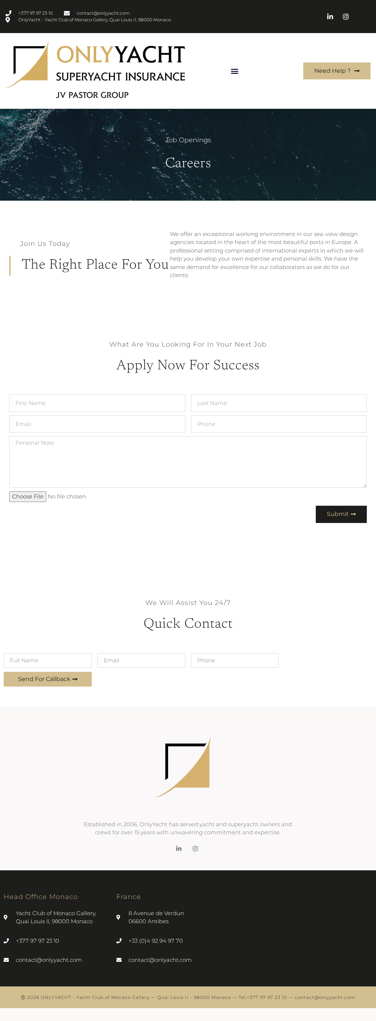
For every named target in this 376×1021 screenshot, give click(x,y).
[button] (234, 71)
